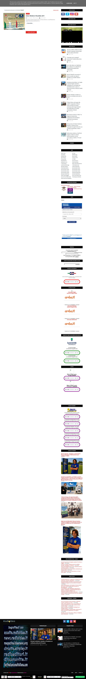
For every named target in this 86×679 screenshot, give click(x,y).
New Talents (63, 157)
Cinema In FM (74, 157)
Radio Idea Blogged (65, 175)
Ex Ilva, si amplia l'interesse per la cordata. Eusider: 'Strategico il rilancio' (70, 565)
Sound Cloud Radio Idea (66, 176)
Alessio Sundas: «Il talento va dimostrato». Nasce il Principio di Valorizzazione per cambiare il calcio (71, 454)
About (76, 672)
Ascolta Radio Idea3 (76, 169)
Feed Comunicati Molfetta (66, 178)
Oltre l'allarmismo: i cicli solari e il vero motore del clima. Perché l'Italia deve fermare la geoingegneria (71, 586)
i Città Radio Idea (75, 165)
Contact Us (81, 672)
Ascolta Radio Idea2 (65, 169)
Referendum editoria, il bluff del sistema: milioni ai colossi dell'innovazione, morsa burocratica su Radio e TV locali (74, 135)
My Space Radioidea (65, 173)
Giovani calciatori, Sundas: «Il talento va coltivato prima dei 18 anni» (74, 96)
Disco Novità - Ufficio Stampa (33, 17)
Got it (75, 3)
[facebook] (63, 14)
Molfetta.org (74, 154)
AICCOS (27, 13)
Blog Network (64, 160)
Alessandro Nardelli (36, 644)
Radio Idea (63, 153)
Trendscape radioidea (76, 176)
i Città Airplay (63, 163)
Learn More (69, 3)
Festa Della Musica (64, 168)
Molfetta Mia (63, 156)
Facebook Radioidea (76, 172)
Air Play (73, 153)
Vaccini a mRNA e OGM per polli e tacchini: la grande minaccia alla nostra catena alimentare (74, 51)
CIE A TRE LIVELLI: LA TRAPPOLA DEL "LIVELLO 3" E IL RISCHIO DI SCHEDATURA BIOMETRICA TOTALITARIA (74, 67)
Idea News (63, 154)
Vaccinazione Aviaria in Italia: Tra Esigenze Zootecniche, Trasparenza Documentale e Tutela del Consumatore (74, 117)
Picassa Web (63, 159)
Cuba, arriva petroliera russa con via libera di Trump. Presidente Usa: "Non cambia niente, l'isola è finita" (71, 605)
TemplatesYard (14, 672)
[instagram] (72, 14)
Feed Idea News (75, 162)
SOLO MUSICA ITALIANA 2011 (35, 16)
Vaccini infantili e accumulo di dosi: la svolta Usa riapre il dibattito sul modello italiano (73, 76)
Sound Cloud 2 (75, 160)
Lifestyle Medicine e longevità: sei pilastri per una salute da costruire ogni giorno (72, 580)
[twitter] (67, 14)
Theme (25, 672)
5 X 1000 (73, 159)
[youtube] (76, 14)
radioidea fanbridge (65, 165)
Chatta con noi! (81, 677)
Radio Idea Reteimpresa (77, 163)
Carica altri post (31, 32)
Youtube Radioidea (76, 173)
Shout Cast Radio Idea (76, 175)
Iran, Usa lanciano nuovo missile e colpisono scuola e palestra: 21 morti (70, 602)
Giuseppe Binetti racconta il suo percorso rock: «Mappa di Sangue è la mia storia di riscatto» (71, 582)
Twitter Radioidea (75, 166)
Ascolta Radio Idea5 (76, 170)
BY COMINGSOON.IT (72, 238)
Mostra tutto (55, 10)
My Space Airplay (64, 166)
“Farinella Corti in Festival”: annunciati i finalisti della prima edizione (74, 59)
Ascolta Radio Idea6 (65, 172)
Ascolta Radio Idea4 (65, 170)
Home (72, 672)
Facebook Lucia (64, 162)
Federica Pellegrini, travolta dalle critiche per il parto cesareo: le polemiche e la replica (71, 610)
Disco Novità (74, 156)
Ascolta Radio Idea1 (76, 168)
